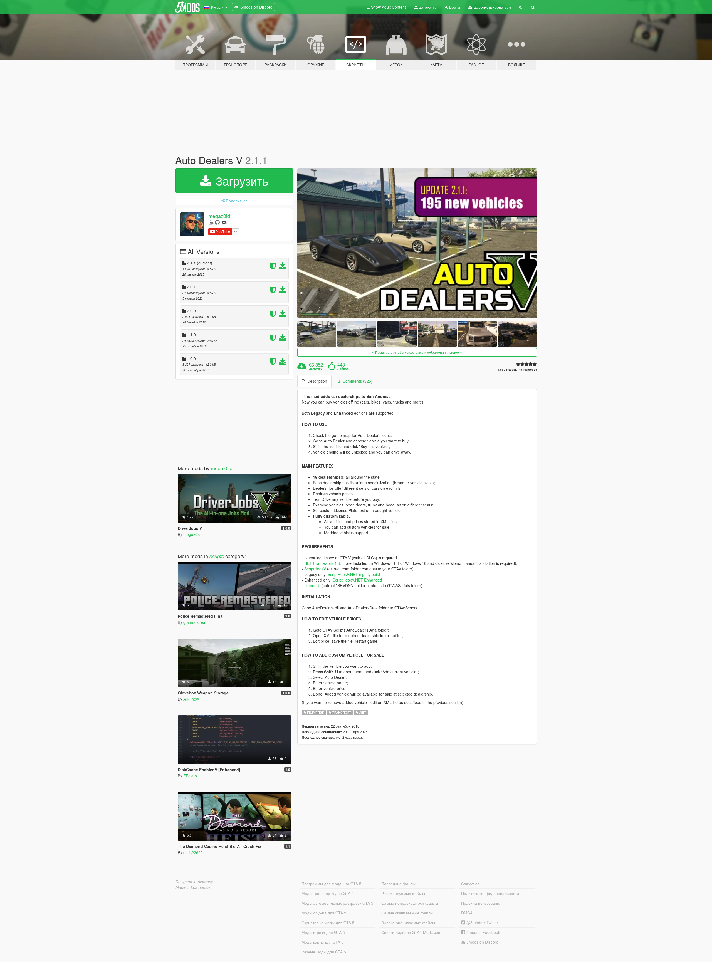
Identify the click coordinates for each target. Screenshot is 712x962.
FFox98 (190, 775)
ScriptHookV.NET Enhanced (357, 580)
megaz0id (219, 215)
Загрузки (316, 368)
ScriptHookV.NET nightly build (354, 574)
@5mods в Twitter (481, 922)
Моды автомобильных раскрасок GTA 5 (337, 903)
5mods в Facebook (482, 932)
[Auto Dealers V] (417, 243)
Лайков (343, 368)
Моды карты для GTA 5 (322, 942)
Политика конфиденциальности (490, 893)
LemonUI (312, 585)
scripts (216, 556)
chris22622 (193, 852)
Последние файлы (398, 883)
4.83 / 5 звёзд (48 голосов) (517, 369)
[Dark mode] (521, 7)
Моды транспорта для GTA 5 (327, 893)
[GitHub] (217, 222)
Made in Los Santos (193, 887)
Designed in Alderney (194, 881)
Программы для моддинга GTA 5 (331, 883)
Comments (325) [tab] (356, 381)
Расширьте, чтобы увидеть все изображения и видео (417, 352)
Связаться (470, 883)
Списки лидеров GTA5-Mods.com (411, 932)
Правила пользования (481, 903)
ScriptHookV (315, 569)
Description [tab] (316, 381)
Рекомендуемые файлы (403, 893)
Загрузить (427, 7)
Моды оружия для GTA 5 (323, 913)
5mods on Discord (481, 942)
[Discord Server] (224, 222)
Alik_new (191, 699)
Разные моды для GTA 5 (323, 951)
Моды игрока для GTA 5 (323, 932)
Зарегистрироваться (492, 7)
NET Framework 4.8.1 (323, 563)
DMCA (467, 913)
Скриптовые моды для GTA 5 (327, 922)
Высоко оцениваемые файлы (408, 922)
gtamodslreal (194, 622)
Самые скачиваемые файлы (407, 913)
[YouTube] (211, 222)
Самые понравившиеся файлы (409, 903)
